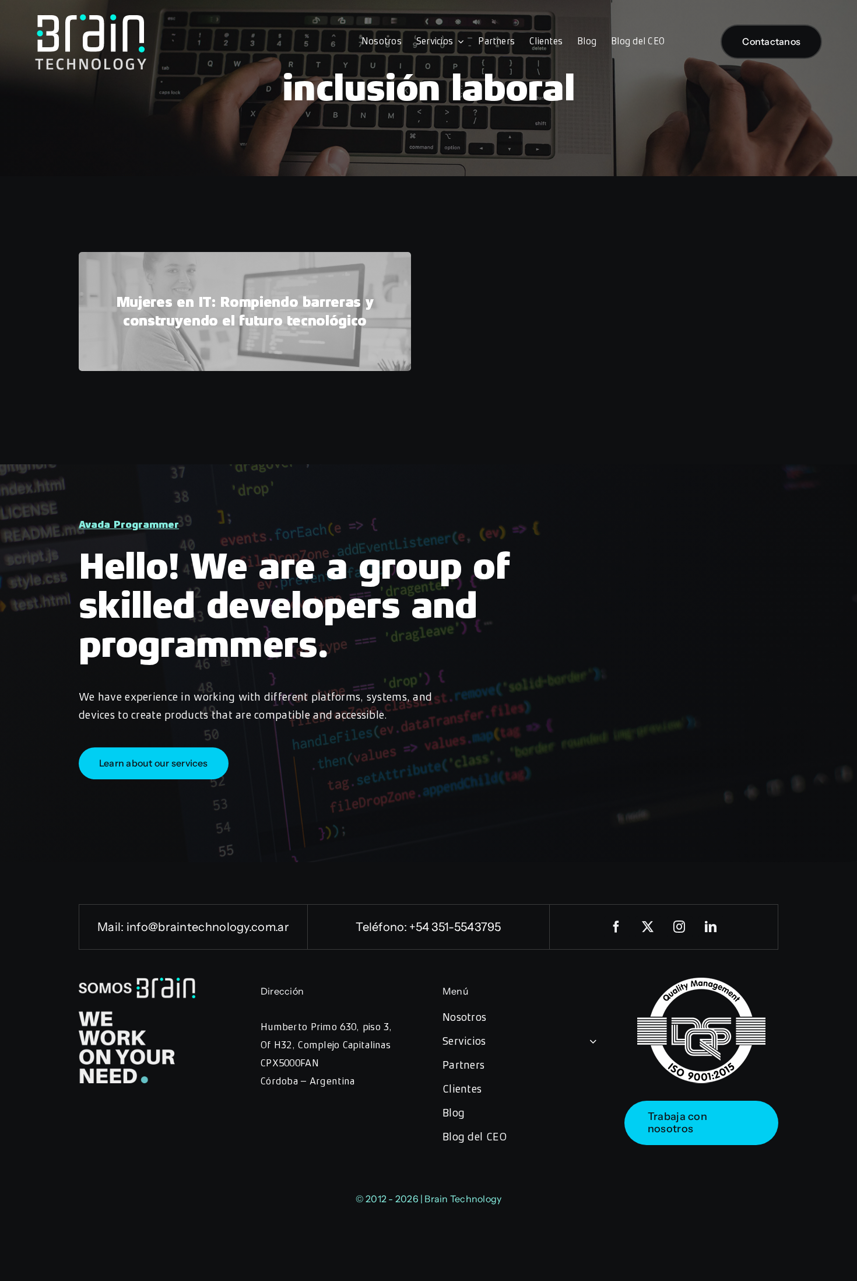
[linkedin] (711, 926)
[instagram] (680, 926)
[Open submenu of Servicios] (590, 1041)
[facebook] (617, 926)
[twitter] (648, 926)
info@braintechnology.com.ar (208, 927)
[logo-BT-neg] (90, 18)
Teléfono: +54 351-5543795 (428, 927)
